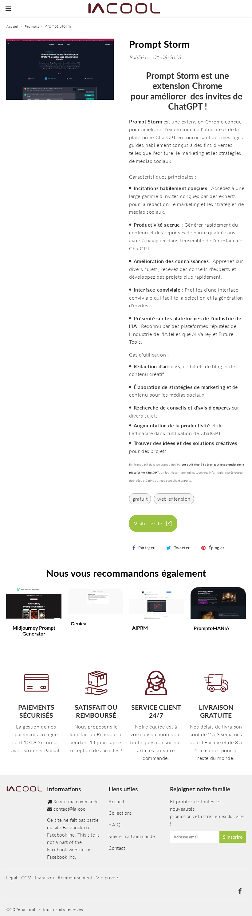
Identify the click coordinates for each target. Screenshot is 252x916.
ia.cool (28, 909)
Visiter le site (148, 523)
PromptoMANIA (211, 628)
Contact (116, 848)
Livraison (44, 877)
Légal (11, 877)
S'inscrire (232, 837)
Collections (120, 813)
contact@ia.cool (70, 809)
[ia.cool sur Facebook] (240, 891)
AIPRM (140, 628)
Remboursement (75, 877)
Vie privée (107, 877)
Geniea (78, 623)
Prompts (32, 26)
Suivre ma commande (76, 801)
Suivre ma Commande (131, 836)
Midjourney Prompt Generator (34, 630)
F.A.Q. (115, 824)
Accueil (12, 26)
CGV (26, 877)
